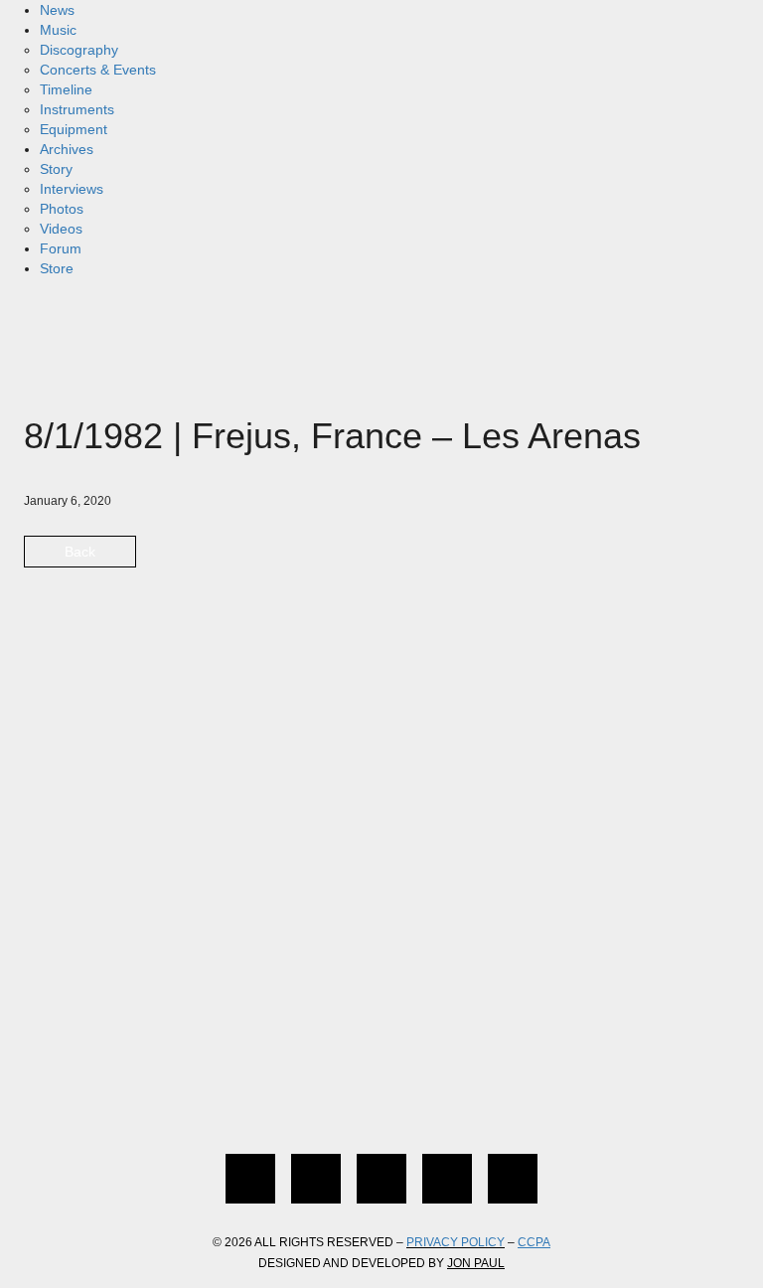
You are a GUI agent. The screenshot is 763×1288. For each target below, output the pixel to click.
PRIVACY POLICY (455, 1242)
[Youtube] (447, 1179)
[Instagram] (381, 1179)
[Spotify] (512, 1179)
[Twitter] (316, 1179)
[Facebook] (250, 1179)
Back (80, 552)
